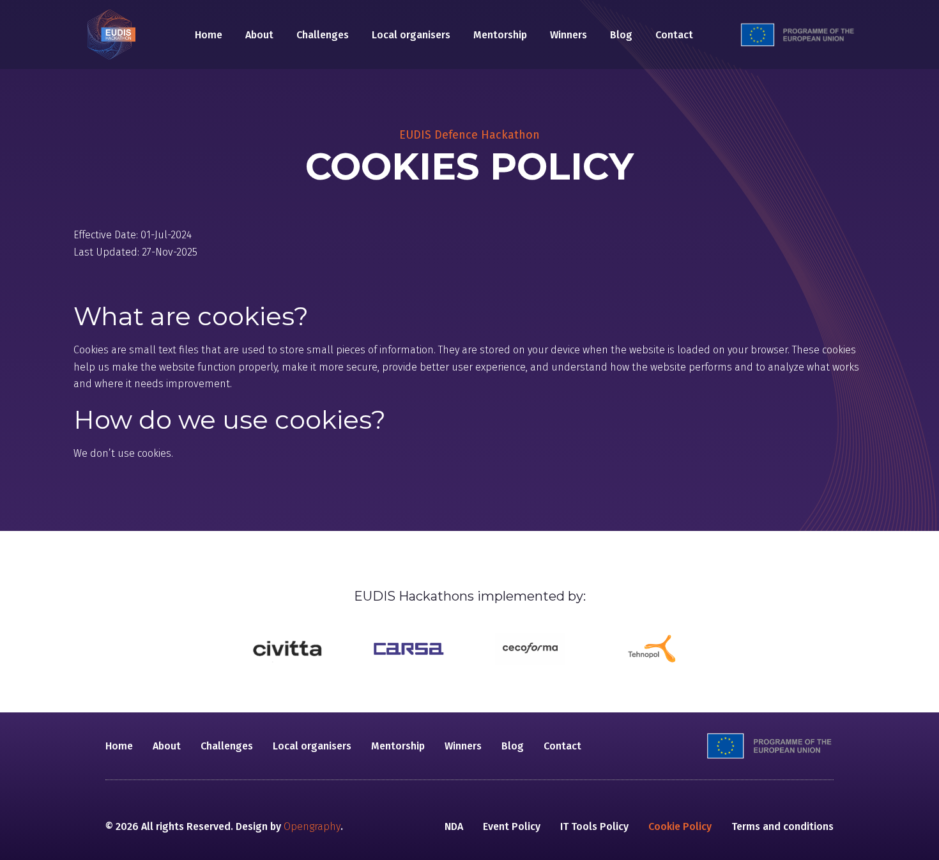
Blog (621, 35)
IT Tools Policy (594, 826)
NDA (454, 826)
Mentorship (500, 35)
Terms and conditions (782, 826)
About (259, 35)
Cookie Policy (680, 826)
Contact (674, 35)
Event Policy (511, 826)
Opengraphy (312, 826)
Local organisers (411, 35)
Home (208, 35)
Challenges (322, 35)
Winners (568, 35)
